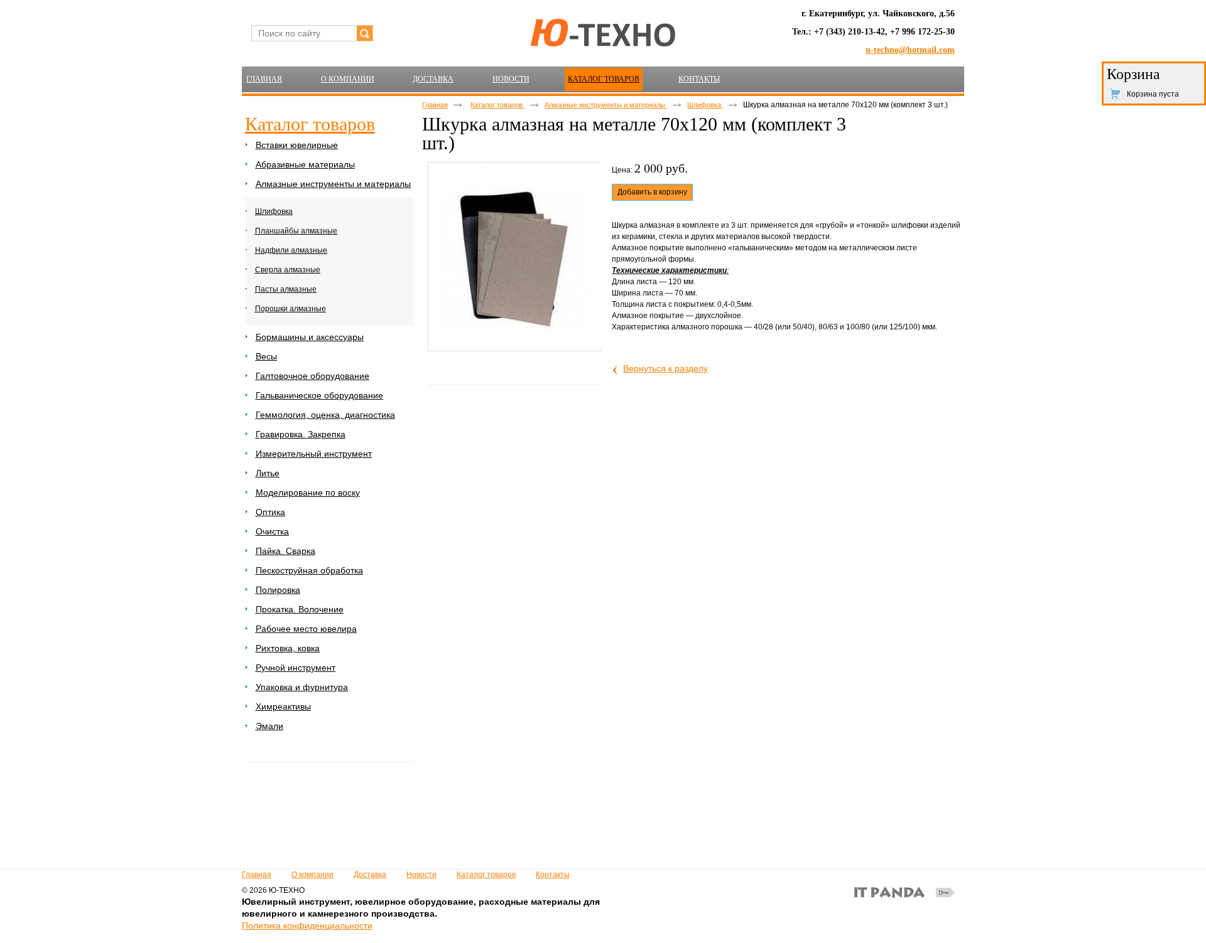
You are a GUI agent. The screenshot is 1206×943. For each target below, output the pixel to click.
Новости (421, 874)
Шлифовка (705, 105)
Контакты (553, 874)
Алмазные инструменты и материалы (606, 105)
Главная (435, 105)
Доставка (370, 874)
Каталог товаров (603, 79)
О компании (312, 874)
